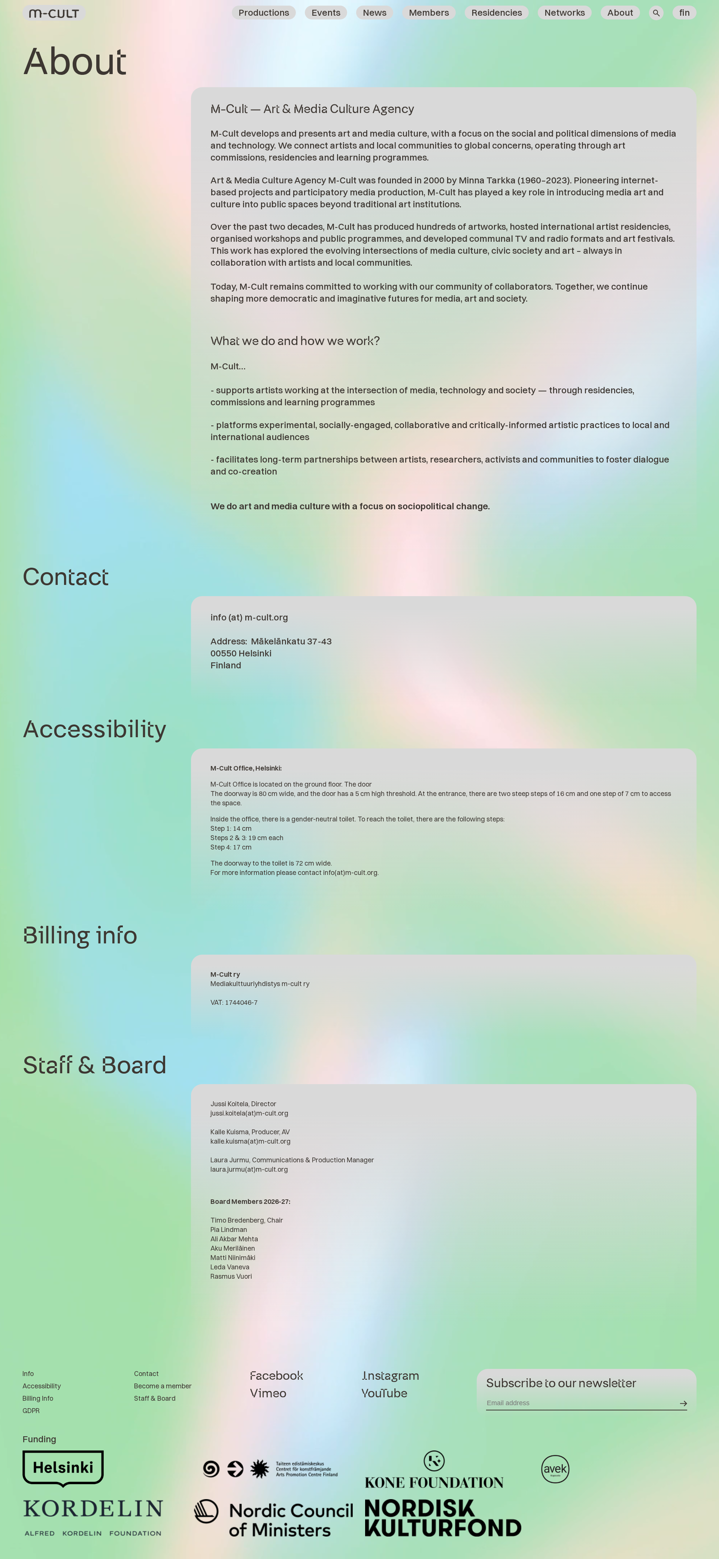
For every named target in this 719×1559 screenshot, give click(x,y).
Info (28, 1373)
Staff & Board (155, 1398)
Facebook (276, 1376)
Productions (264, 12)
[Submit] (683, 1403)
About (620, 12)
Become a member (163, 1386)
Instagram (390, 1376)
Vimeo (268, 1394)
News (374, 12)
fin (684, 12)
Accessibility (41, 1386)
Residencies (496, 12)
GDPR (31, 1410)
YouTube (384, 1394)
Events (326, 12)
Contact (146, 1373)
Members (429, 12)
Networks (564, 12)
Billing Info (37, 1398)
